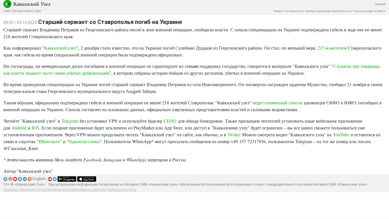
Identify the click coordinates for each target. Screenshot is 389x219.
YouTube (341, 134)
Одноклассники (84, 141)
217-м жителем (332, 48)
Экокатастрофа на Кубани (370, 11)
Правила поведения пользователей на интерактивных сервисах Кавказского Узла (69, 190)
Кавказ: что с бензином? (289, 11)
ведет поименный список (277, 103)
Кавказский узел (60, 48)
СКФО (6, 11)
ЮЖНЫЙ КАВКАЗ (22, 11)
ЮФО (38, 11)
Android (18, 128)
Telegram (70, 121)
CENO (170, 121)
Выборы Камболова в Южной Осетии (328, 11)
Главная (380, 4)
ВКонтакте (49, 141)
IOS (35, 128)
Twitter (234, 134)
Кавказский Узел (31, 3)
